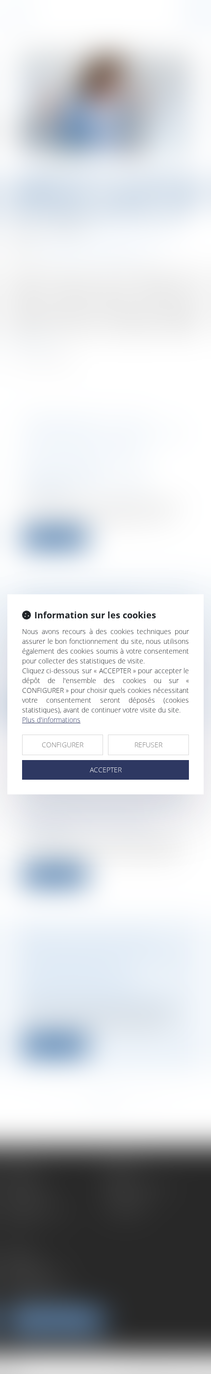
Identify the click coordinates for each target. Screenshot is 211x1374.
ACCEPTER (106, 769)
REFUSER (148, 744)
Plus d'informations (51, 719)
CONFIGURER (62, 744)
